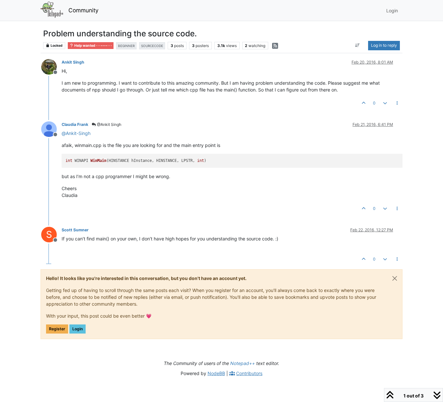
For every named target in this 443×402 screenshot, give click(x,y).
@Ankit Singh (108, 124)
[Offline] (51, 66)
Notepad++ (242, 363)
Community (83, 10)
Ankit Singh (73, 62)
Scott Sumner (75, 229)
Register (57, 328)
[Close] (394, 278)
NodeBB (216, 373)
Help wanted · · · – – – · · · (93, 45)
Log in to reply (384, 45)
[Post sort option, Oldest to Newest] (357, 45)
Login (77, 328)
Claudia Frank (75, 124)
